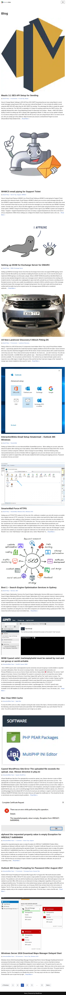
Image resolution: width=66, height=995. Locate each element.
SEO (17, 590)
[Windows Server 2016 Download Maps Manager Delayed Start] (33, 923)
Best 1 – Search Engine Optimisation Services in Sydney (29, 587)
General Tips (36, 871)
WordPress (23, 775)
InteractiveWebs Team (8, 664)
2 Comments (19, 871)
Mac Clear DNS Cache (12, 698)
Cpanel (22, 664)
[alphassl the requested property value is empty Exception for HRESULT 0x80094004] (33, 816)
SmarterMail (14, 443)
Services (13, 590)
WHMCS (24, 194)
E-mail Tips (21, 98)
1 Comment (19, 840)
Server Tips (13, 194)
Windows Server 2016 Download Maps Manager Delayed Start (31, 953)
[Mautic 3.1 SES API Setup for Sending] (33, 55)
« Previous (5, 985)
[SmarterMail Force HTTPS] (33, 484)
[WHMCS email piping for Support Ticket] (33, 156)
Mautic (26, 98)
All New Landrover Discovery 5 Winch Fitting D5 (25, 340)
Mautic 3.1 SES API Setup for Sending (19, 95)
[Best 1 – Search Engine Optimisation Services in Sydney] (33, 561)
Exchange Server (18, 268)
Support (19, 194)
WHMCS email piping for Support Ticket (21, 191)
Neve (25, 993)
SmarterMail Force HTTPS (14, 508)
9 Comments (14, 98)
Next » (48, 985)
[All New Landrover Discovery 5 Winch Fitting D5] (33, 315)
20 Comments (19, 956)
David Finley (6, 98)
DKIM (12, 268)
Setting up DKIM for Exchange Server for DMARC (25, 265)
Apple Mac (18, 701)
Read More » (25, 118)
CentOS (18, 664)
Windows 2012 (21, 511)
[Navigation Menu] (63, 2)
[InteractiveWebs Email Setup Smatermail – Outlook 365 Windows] (33, 400)
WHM (26, 664)
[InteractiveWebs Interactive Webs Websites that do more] (6, 2)
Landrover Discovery (24, 343)
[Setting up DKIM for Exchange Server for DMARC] (33, 241)
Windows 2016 (29, 511)
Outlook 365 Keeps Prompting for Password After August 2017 (32, 868)
